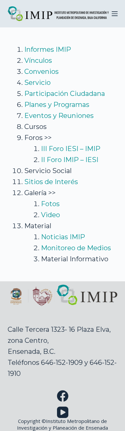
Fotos (50, 204)
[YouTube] (62, 412)
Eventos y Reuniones (59, 116)
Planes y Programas (56, 105)
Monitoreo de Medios (76, 248)
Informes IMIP (47, 49)
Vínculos (38, 60)
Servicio (37, 83)
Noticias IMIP (63, 237)
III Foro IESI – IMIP (70, 149)
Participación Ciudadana (64, 94)
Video (50, 215)
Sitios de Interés (51, 182)
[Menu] (115, 14)
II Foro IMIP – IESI (69, 160)
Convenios (41, 71)
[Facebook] (62, 396)
